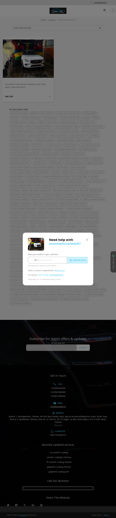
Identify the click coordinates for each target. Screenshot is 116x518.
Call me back (79, 260)
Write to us (60, 270)
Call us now (50, 275)
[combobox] (33, 260)
